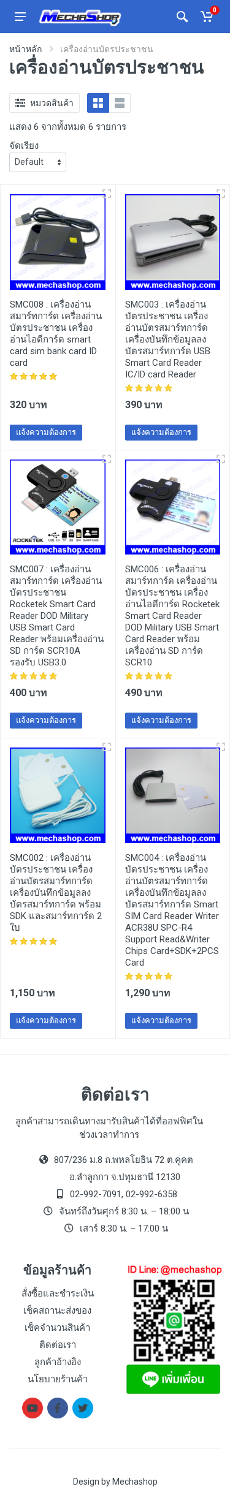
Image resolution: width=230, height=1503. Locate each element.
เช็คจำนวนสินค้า (57, 1327)
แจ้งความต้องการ (46, 432)
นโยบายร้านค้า (58, 1379)
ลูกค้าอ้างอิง (57, 1362)
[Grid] (98, 103)
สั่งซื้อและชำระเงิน (57, 1293)
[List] (120, 103)
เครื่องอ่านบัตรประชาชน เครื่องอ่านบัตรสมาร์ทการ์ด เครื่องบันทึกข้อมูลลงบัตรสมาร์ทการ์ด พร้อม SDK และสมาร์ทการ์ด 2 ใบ (56, 892)
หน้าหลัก (25, 49)
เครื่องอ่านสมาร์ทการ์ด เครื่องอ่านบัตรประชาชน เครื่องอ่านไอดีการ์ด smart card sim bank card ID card (56, 333)
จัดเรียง (24, 145)
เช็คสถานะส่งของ (57, 1310)
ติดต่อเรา (57, 1344)
